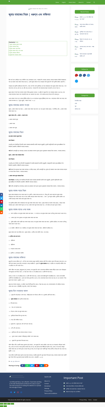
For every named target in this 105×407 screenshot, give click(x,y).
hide (16, 42)
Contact (89, 2)
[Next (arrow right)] (5, 406)
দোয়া (11, 361)
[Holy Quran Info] (16, 2)
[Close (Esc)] (12, 404)
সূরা (13, 361)
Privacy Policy (48, 391)
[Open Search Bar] (94, 2)
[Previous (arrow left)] (1, 406)
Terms (90, 400)
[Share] (8, 404)
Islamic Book (72, 2)
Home (57, 2)
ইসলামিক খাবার (78, 100)
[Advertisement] (38, 29)
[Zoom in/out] (1, 404)
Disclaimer (47, 386)
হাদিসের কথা (17, 361)
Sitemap (46, 388)
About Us (81, 2)
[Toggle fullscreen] (5, 404)
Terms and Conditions (50, 393)
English (64, 2)
